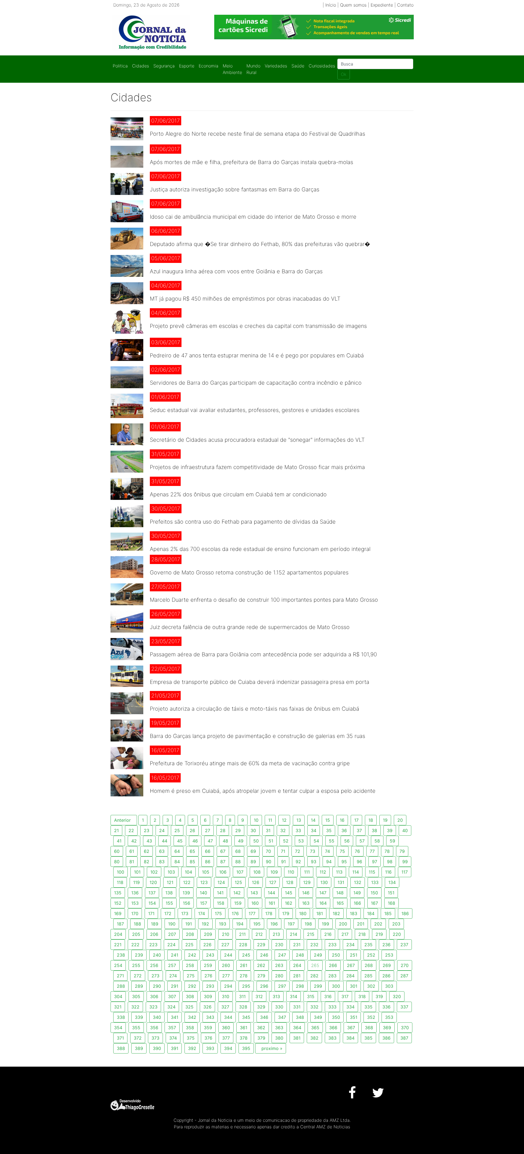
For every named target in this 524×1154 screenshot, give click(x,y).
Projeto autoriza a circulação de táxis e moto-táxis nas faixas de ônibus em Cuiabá (254, 708)
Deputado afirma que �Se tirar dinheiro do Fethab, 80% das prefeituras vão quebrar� (260, 244)
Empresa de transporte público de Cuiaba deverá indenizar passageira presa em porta (259, 682)
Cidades (140, 66)
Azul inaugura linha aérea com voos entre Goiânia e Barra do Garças (236, 271)
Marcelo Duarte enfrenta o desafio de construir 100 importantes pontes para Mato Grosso (264, 600)
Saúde (297, 66)
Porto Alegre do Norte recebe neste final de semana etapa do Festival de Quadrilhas (257, 133)
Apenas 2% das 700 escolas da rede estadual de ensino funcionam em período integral (260, 549)
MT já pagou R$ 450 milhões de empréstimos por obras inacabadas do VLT (245, 298)
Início (330, 5)
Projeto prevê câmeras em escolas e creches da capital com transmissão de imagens (258, 326)
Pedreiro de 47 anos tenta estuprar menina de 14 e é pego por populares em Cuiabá (257, 355)
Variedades (276, 66)
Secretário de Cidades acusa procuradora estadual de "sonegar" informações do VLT (257, 440)
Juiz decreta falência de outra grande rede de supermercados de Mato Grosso (250, 627)
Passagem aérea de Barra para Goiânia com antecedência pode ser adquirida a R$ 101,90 (263, 654)
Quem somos (353, 5)
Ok (343, 74)
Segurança (164, 66)
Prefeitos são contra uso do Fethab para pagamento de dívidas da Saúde (243, 521)
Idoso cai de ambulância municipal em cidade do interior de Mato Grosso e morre (253, 216)
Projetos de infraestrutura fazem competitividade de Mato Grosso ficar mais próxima (257, 467)
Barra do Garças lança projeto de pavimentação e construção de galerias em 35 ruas (257, 736)
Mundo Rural (253, 69)
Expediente (382, 5)
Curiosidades (322, 66)
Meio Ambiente (232, 69)
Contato (405, 5)
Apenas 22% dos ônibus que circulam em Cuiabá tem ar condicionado (238, 494)
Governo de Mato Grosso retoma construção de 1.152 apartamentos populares (249, 572)
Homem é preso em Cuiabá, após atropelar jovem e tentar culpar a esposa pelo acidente (263, 791)
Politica (120, 66)
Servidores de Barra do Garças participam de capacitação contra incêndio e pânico (256, 382)
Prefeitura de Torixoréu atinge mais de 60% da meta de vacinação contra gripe (250, 763)
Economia (208, 66)
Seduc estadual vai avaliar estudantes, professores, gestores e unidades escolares (254, 410)
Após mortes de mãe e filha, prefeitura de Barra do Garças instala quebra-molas (251, 162)
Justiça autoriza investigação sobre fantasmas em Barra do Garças (234, 189)
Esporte (186, 66)
